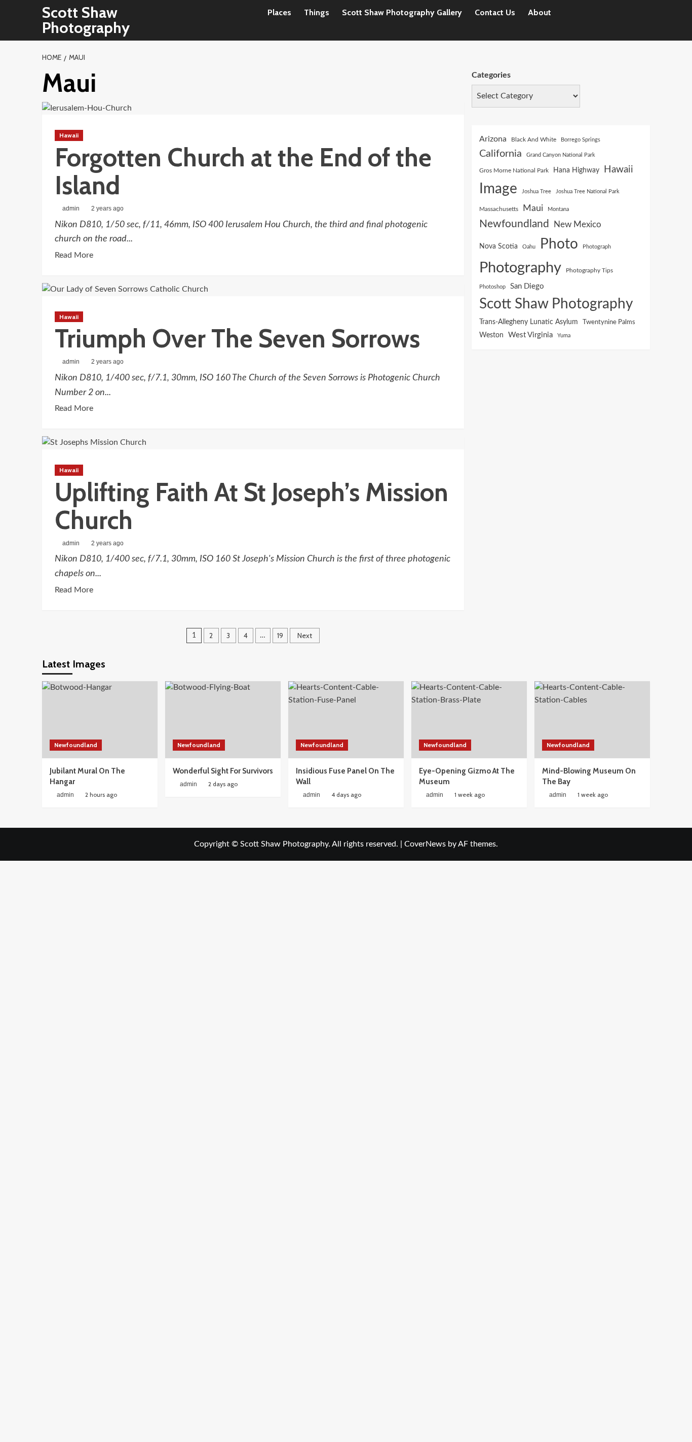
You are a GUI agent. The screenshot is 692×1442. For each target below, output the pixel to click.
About (539, 12)
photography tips (589, 270)
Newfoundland (514, 223)
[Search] (643, 20)
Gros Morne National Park (514, 170)
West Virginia (530, 335)
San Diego (527, 286)
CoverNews (425, 844)
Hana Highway (576, 169)
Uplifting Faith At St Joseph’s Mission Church (251, 506)
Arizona (493, 138)
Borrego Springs (580, 139)
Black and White (533, 139)
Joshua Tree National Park (588, 191)
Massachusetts (498, 209)
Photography (520, 267)
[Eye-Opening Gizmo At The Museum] (469, 719)
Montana (558, 209)
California (500, 154)
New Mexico (577, 224)
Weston (491, 335)
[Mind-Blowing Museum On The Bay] (592, 719)
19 (280, 635)
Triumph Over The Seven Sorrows (237, 338)
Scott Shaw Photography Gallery (402, 12)
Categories (491, 75)
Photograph (597, 247)
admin (71, 208)
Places (279, 12)
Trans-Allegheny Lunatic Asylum (528, 322)
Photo (559, 244)
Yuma (563, 335)
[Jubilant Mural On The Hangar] (100, 719)
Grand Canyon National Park (560, 155)
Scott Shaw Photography (86, 20)
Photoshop (492, 286)
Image (498, 189)
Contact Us (495, 12)
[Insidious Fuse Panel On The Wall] (346, 719)
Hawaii (69, 135)
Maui (533, 208)
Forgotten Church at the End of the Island (243, 171)
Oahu (528, 247)
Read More (74, 256)
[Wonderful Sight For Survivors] (223, 719)
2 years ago (107, 208)
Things (316, 12)
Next (304, 635)
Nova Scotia (498, 246)
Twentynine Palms (609, 322)
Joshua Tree (536, 191)
